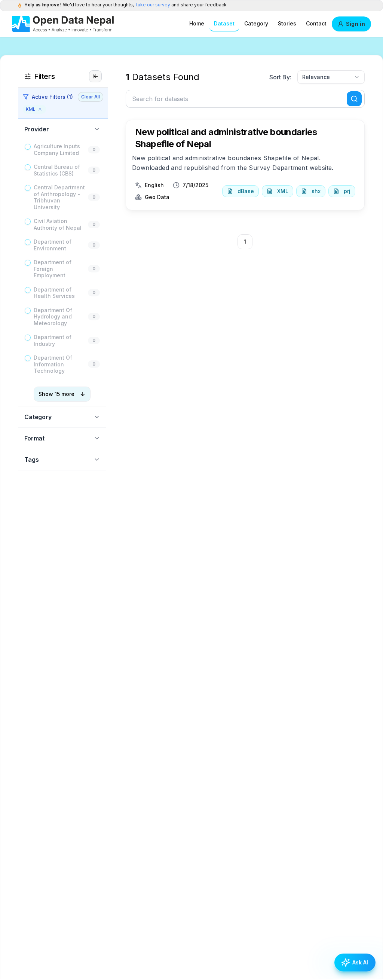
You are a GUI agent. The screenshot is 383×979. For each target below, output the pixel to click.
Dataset (224, 23)
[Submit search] (354, 98)
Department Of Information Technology (53, 364)
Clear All (90, 97)
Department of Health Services (54, 292)
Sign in (355, 24)
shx (316, 191)
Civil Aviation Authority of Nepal (58, 224)
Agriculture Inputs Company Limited (57, 149)
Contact (316, 23)
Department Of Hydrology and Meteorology (53, 316)
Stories (287, 23)
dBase (246, 191)
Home (196, 23)
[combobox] (331, 77)
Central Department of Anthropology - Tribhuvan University (59, 197)
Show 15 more (56, 394)
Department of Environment (52, 244)
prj (347, 191)
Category (256, 23)
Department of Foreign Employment (52, 268)
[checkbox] (28, 147)
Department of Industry (52, 340)
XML (282, 191)
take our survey (153, 4)
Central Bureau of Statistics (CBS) (57, 170)
